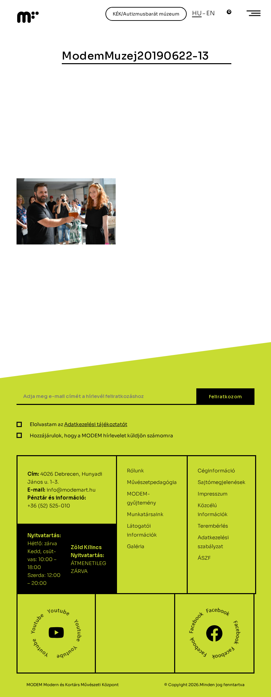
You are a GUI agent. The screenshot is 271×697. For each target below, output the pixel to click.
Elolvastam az (78, 424)
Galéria (135, 546)
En (210, 13)
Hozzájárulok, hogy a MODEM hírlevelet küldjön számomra (101, 435)
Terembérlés (213, 526)
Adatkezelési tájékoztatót (95, 424)
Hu (197, 13)
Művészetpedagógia (152, 482)
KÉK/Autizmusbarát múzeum (146, 14)
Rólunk (135, 470)
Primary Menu (254, 13)
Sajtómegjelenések (221, 482)
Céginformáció (216, 470)
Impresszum (212, 494)
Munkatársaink (145, 514)
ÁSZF (204, 558)
